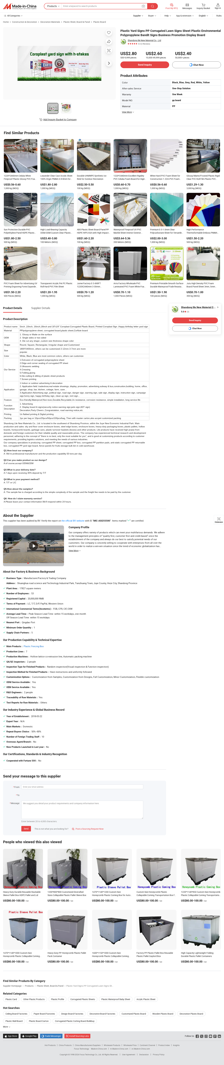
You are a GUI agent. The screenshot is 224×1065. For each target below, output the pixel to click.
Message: (15, 803)
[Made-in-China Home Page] (19, 6)
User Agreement (128, 1054)
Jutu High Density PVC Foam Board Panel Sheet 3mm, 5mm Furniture (201, 285)
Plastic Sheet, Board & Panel (76, 21)
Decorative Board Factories (102, 1013)
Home (6, 21)
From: (17, 787)
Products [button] (52, 6)
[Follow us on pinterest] (215, 1036)
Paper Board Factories (44, 1013)
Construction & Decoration (24, 21)
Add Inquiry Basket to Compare (59, 119)
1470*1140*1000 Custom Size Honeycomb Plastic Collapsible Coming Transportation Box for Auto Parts (21, 956)
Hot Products (50, 1045)
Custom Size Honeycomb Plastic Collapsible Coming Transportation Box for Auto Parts (156, 895)
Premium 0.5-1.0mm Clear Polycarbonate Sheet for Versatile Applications (166, 231)
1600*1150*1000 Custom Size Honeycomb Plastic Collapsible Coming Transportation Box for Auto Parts (110, 956)
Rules (219, 15)
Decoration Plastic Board (191, 1013)
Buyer (151, 15)
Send (26, 828)
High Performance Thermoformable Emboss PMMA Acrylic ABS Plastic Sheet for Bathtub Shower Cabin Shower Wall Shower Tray (203, 231)
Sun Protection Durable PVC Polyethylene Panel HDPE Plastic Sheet (19, 231)
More (5, 1026)
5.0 (185, 311)
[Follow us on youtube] (210, 1036)
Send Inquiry (145, 64)
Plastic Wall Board (14, 1021)
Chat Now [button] (198, 64)
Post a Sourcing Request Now (88, 828)
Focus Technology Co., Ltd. (91, 1054)
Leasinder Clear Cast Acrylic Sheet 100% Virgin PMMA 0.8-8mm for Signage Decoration (56, 177)
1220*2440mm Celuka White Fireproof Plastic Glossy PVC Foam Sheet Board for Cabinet (20, 177)
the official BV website (73, 520)
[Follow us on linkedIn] (219, 1036)
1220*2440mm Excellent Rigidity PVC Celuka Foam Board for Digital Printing (130, 177)
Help (166, 15)
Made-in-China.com (99, 1048)
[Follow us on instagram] (206, 1036)
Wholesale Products (112, 1045)
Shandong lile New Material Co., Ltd (144, 40)
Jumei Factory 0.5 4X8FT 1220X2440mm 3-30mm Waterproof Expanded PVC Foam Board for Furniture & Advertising (92, 285)
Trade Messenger (51, 1036)
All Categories (13, 15)
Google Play (29, 1036)
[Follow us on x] (201, 1036)
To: (18, 795)
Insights (176, 1045)
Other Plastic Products (34, 999)
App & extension (183, 15)
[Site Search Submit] (152, 6)
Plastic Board (99, 21)
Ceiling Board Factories (16, 1013)
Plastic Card (11, 999)
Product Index (164, 1045)
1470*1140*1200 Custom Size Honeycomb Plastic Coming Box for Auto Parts (111, 895)
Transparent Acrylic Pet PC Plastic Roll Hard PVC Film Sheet (56, 285)
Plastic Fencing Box (34, 646)
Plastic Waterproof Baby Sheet (115, 999)
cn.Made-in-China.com (141, 1048)
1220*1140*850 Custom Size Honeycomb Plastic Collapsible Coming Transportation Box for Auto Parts (200, 895)
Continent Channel (147, 1045)
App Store (11, 1036)
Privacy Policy (158, 1054)
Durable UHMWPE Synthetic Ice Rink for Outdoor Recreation (91, 177)
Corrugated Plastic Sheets (82, 999)
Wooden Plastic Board (162, 1013)
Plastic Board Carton (39, 1021)
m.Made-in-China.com (119, 1048)
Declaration (144, 1054)
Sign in (218, 8)
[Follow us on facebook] (197, 1036)
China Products (65, 1045)
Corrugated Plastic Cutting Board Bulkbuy (74, 1021)
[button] (143, 6)
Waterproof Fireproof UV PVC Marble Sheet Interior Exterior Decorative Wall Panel (127, 231)
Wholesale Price (130, 1045)
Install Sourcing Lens (79, 1036)
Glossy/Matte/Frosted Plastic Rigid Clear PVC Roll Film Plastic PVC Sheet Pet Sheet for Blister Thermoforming (203, 177)
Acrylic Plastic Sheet (146, 999)
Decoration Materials (50, 21)
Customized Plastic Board (134, 1013)
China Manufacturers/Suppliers (88, 1045)
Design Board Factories (72, 1013)
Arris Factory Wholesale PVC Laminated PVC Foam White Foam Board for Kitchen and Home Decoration (130, 285)
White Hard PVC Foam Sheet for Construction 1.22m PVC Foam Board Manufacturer (165, 177)
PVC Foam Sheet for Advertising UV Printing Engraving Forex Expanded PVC (20, 285)
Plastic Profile (57, 999)
